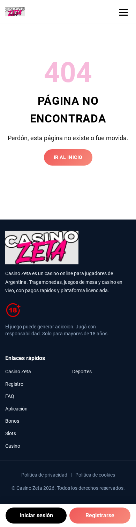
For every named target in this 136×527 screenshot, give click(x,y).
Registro (14, 384)
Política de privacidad (44, 475)
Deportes (82, 372)
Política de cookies (95, 475)
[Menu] (123, 12)
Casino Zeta (18, 372)
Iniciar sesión (36, 515)
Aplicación (16, 409)
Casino (12, 446)
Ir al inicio (68, 157)
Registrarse (99, 515)
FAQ (9, 396)
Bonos (12, 421)
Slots (10, 434)
